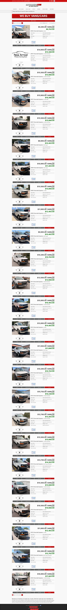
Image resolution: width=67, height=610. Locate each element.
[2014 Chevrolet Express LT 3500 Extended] (21, 487)
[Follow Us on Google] (52, 0)
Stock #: (44, 37)
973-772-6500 (37, 608)
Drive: (32, 36)
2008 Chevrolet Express (39, 167)
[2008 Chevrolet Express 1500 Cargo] (21, 168)
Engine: (44, 34)
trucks (35, 600)
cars (33, 600)
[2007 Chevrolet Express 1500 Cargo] (21, 145)
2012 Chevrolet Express (40, 304)
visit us (30, 602)
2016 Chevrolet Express (41, 555)
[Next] (22, 23)
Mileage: (44, 36)
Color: (32, 55)
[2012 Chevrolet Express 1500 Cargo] (21, 350)
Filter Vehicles (34, 20)
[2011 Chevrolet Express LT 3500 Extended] (21, 282)
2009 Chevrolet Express (38, 213)
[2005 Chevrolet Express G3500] (21, 31)
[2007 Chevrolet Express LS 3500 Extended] (21, 54)
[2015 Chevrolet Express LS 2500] (21, 510)
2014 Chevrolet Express (40, 486)
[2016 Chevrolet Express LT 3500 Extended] (21, 578)
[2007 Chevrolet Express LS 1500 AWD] (21, 100)
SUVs (37, 600)
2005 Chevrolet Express (38, 31)
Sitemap (34, 605)
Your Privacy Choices (38, 605)
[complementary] (64, 607)
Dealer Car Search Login (28, 605)
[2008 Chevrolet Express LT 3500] (21, 191)
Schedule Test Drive (28, 45)
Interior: (32, 34)
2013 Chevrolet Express (40, 395)
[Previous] (12, 23)
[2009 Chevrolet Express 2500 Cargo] (21, 236)
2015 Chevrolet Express (38, 509)
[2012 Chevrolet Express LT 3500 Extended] (21, 305)
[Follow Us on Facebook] (49, 0)
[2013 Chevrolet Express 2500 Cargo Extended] (21, 464)
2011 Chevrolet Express (40, 281)
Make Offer (39, 45)
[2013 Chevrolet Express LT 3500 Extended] (21, 396)
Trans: (32, 37)
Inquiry (17, 45)
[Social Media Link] (54, 1)
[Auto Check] (33, 42)
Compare (21, 39)
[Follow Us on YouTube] (51, 0)
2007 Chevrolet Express (40, 53)
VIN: (43, 55)
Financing (49, 45)
